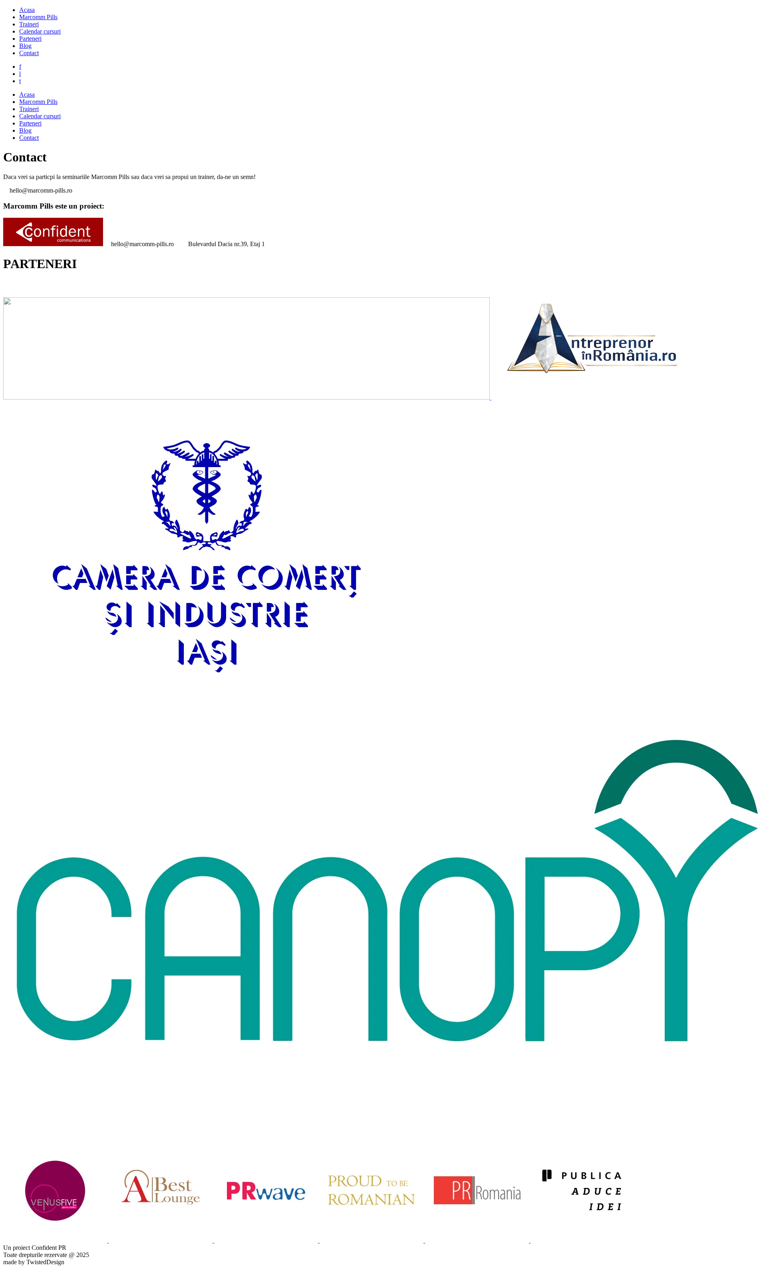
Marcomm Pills (38, 17)
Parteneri (30, 38)
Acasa (27, 9)
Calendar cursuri (40, 31)
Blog (25, 45)
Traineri (29, 24)
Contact (29, 53)
